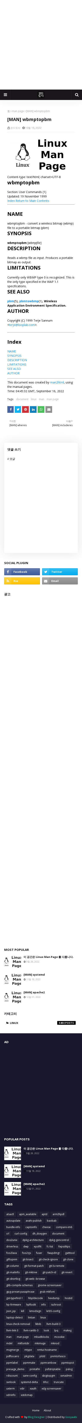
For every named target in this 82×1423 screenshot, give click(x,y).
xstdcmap (27, 1395)
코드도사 (15, 128)
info (43, 1304)
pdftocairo (12, 1356)
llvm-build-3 (53, 1324)
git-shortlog (13, 1279)
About (47, 1410)
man (41, 399)
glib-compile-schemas (19, 1285)
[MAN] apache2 (34, 992)
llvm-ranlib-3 (31, 1330)
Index (11, 201)
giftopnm (11, 1259)
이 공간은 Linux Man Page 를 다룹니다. (49, 957)
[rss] (22, 580)
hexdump (54, 1298)
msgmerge (12, 1350)
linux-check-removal (18, 1324)
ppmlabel (12, 1362)
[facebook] (22, 571)
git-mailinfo (13, 1272)
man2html (57, 382)
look (46, 1330)
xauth (33, 1388)
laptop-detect (14, 1317)
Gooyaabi (71, 1417)
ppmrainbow (48, 1362)
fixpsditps (64, 1246)
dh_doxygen (39, 1233)
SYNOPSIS (14, 356)
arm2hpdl (58, 1214)
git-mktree (31, 1272)
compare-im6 (64, 1227)
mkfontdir (23, 1343)
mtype (28, 1350)
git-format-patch (34, 1266)
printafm (35, 1369)
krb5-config (53, 1311)
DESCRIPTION (17, 360)
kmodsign (35, 1311)
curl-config (21, 1233)
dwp (26, 1246)
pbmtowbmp (29, 301)
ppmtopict (67, 1362)
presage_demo (15, 1369)
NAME (11, 351)
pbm (10, 301)
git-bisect (27, 1259)
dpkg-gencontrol (59, 1240)
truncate (59, 1382)
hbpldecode (35, 1298)
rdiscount (12, 1375)
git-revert (66, 1272)
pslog (69, 1369)
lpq (56, 1330)
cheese (46, 1227)
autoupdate (13, 1220)
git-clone (68, 1259)
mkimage (40, 1343)
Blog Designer (36, 1417)
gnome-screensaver (50, 1285)
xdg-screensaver (51, 1388)
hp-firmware (13, 1304)
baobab (52, 1220)
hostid (68, 1298)
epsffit (37, 1246)
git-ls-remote (56, 1266)
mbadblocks (41, 1337)
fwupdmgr (54, 1253)
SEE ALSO (14, 369)
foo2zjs (26, 1253)
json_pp (11, 1311)
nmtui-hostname (47, 1350)
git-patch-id (49, 1272)
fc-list (50, 1246)
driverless (12, 1246)
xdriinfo (11, 1395)
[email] (60, 580)
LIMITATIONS (16, 364)
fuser (39, 1253)
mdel (9, 1343)
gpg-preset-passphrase (20, 1291)
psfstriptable (53, 1369)
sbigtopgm (48, 1375)
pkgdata (29, 1356)
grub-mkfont (47, 1291)
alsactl (10, 1214)
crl (7, 1233)
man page (18, 111)
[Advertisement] (41, 44)
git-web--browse (35, 1279)
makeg (67, 1330)
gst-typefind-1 (14, 1298)
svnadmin (66, 1375)
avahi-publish (34, 1220)
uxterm (10, 1388)
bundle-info (13, 1227)
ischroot (56, 1304)
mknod (55, 1343)
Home (36, 1410)
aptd (44, 1214)
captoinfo (31, 1227)
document (22, 399)
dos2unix (11, 1240)
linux (33, 399)
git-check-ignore (48, 1259)
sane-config (30, 1375)
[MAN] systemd (34, 974)
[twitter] (60, 571)
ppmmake (29, 1362)
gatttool (70, 1253)
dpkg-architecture (33, 1240)
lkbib (38, 1324)
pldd (42, 1356)
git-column (12, 1266)
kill (22, 1311)
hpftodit (31, 1304)
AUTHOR (13, 373)
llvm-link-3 (12, 1330)
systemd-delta (29, 1382)
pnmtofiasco (58, 1356)
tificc (46, 1382)
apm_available (27, 1214)
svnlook (11, 1382)
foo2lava (11, 1253)
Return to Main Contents (32, 201)
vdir (22, 1388)
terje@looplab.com (22, 325)
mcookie (59, 1337)
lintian (31, 1317)
